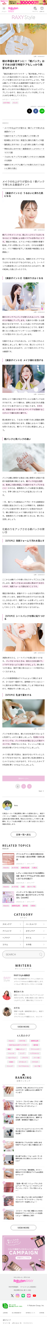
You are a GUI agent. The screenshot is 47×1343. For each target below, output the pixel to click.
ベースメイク (31, 924)
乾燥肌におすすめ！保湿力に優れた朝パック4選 (24, 140)
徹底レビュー (20, 1049)
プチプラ (25, 1058)
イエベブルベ (12, 1058)
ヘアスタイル (34, 1053)
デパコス (35, 1062)
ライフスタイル (24, 1066)
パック (15, 102)
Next (41, 791)
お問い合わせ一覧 (16, 1323)
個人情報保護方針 (16, 1312)
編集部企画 (25, 867)
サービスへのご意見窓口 (28, 1287)
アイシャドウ (35, 1049)
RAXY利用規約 (13, 1287)
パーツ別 (36, 1058)
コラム (5, 944)
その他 (28, 944)
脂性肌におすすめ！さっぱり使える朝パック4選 (24, 144)
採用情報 (41, 1312)
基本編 (25, 905)
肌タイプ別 (31, 886)
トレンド (11, 1053)
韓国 (9, 1049)
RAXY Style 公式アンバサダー (18, 1045)
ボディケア (30, 931)
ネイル (28, 937)
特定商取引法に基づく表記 (22, 1290)
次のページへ (23, 778)
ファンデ (10, 1066)
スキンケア (15, 99)
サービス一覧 (6, 1323)
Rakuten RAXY (13, 9)
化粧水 (34, 867)
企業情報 (5, 1312)
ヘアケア (6, 937)
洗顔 (22, 886)
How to (6, 867)
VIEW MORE (23, 1026)
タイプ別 (37, 1066)
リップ (22, 1053)
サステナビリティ (28, 1323)
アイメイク (6, 931)
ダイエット (22, 1062)
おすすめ (6, 102)
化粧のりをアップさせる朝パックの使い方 (21, 136)
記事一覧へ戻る (23, 834)
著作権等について (30, 1312)
